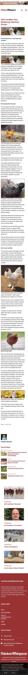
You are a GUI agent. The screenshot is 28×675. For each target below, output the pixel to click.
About (3, 610)
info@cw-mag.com (9, 639)
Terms (2, 621)
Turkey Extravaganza (10, 547)
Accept (5, 672)
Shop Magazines (5, 612)
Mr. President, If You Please (13, 525)
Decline (13, 672)
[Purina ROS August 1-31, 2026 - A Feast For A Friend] (14, 3)
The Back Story (7, 424)
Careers (3, 624)
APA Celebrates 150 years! (12, 504)
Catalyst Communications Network (6, 617)
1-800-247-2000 (7, 636)
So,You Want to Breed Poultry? (14, 568)
